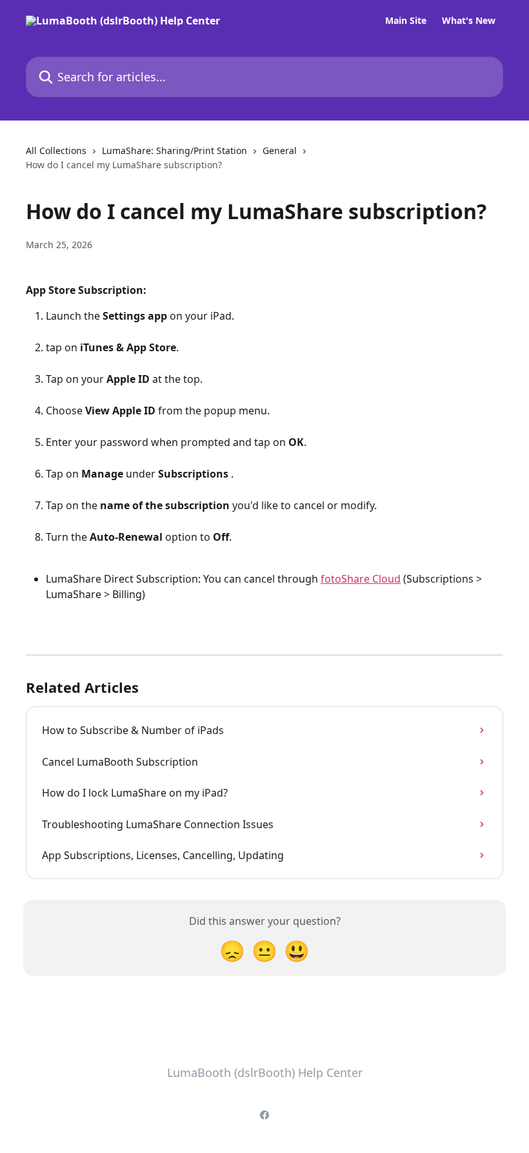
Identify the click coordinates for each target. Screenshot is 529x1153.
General (280, 150)
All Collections (56, 150)
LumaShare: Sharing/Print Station (174, 150)
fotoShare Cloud (361, 579)
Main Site (405, 20)
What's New (468, 20)
